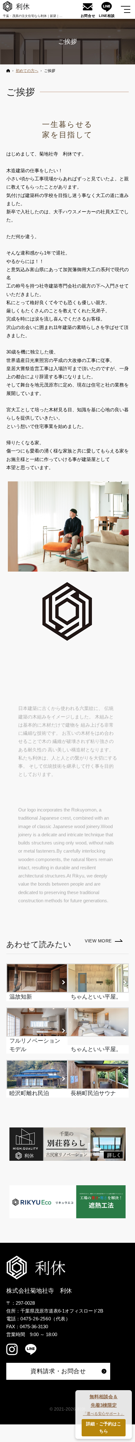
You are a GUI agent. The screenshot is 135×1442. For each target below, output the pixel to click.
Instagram (12, 1350)
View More (103, 941)
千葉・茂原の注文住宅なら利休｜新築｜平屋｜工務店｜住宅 (45, 16)
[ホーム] (8, 71)
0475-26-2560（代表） (45, 1318)
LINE (31, 1350)
